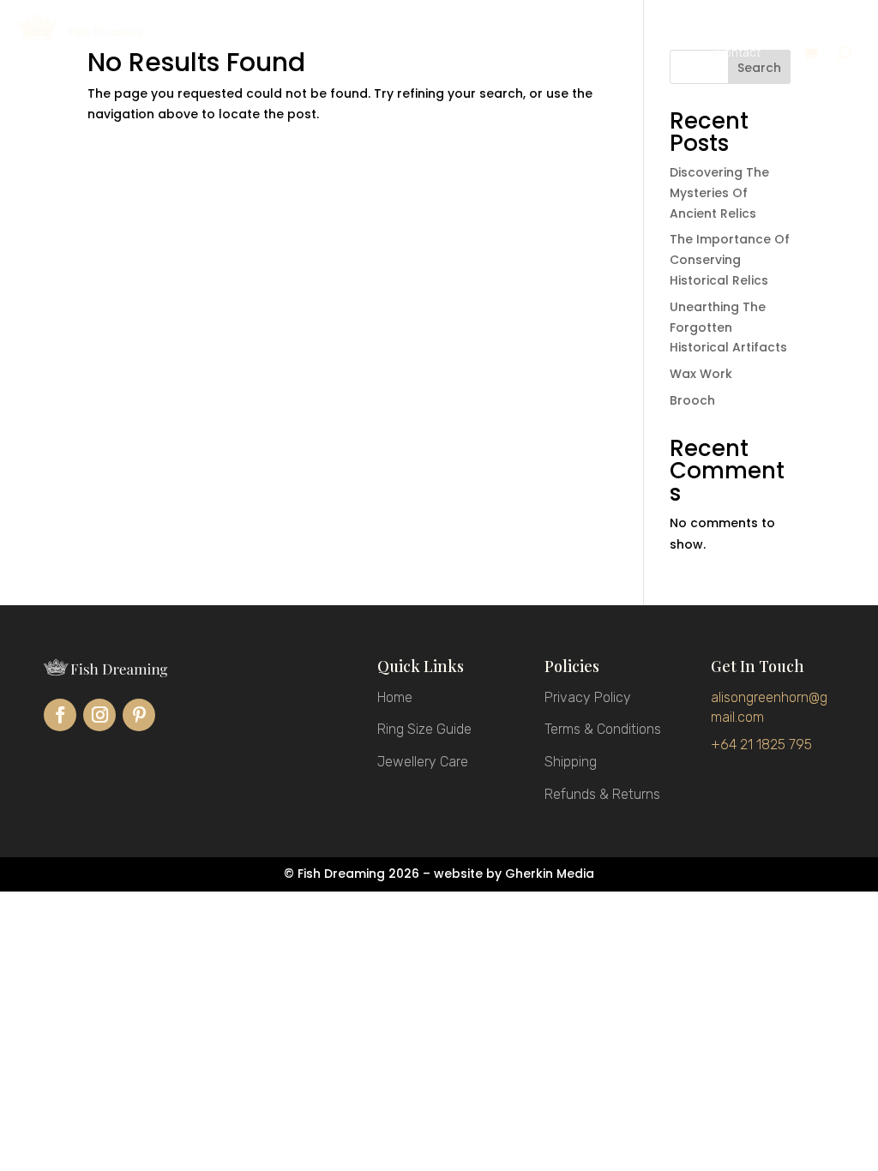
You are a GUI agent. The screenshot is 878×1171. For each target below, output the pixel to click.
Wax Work (701, 373)
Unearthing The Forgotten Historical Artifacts (728, 327)
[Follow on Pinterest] (139, 715)
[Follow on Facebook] (60, 715)
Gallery (528, 53)
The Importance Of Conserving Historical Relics (730, 260)
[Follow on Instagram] (99, 715)
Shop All (401, 53)
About (632, 53)
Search (759, 67)
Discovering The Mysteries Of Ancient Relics (719, 193)
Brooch (692, 400)
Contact (739, 53)
